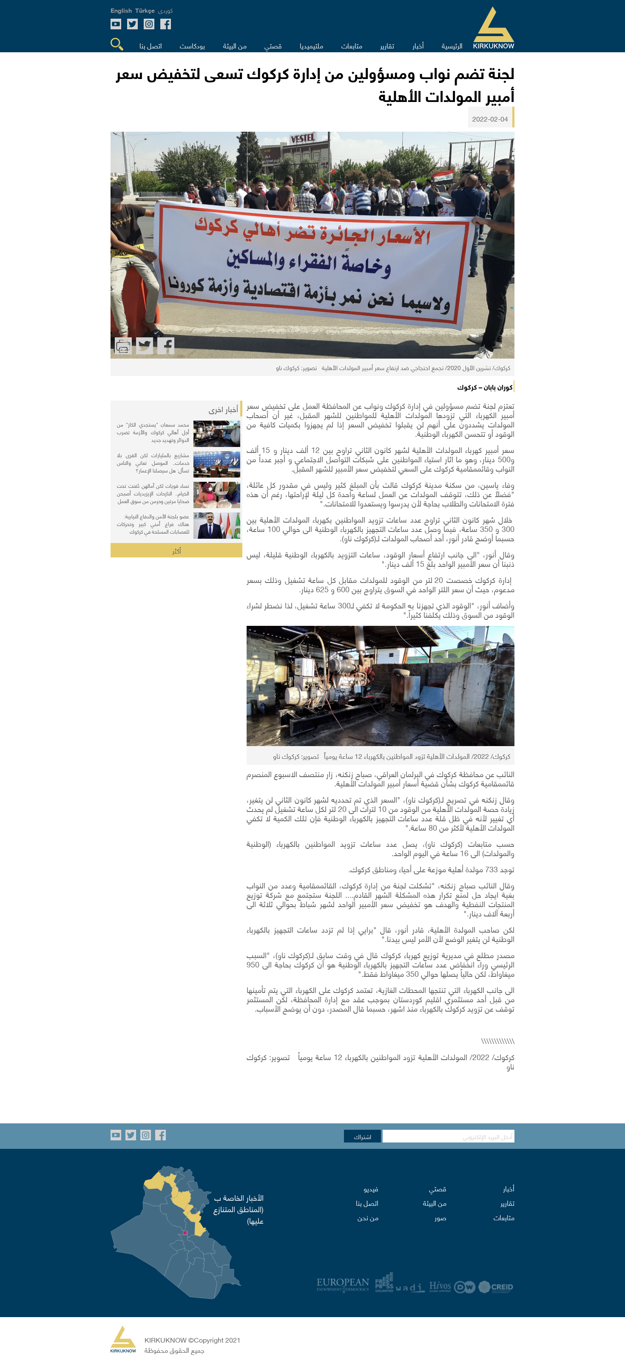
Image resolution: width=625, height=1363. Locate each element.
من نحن (368, 1216)
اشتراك (362, 1136)
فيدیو (371, 1188)
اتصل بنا (367, 1202)
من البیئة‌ (434, 1202)
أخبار (508, 1188)
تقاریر (507, 1202)
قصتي (437, 1188)
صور (440, 1216)
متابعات (504, 1216)
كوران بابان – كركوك (485, 386)
